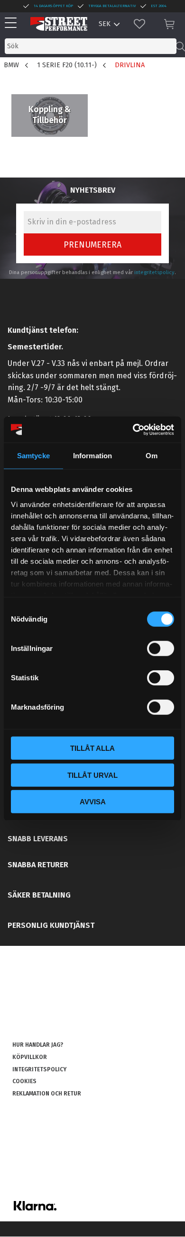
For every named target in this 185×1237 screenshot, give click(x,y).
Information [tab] (92, 456)
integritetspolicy (154, 272)
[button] (13, 23)
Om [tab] (151, 456)
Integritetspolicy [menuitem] (39, 1069)
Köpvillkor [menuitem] (29, 1057)
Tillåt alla (92, 748)
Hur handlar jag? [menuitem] (37, 1044)
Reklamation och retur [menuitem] (46, 1093)
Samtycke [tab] (33, 456)
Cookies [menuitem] (24, 1081)
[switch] (160, 648)
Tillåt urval (92, 775)
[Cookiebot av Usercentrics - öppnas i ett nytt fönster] (133, 429)
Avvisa (93, 802)
